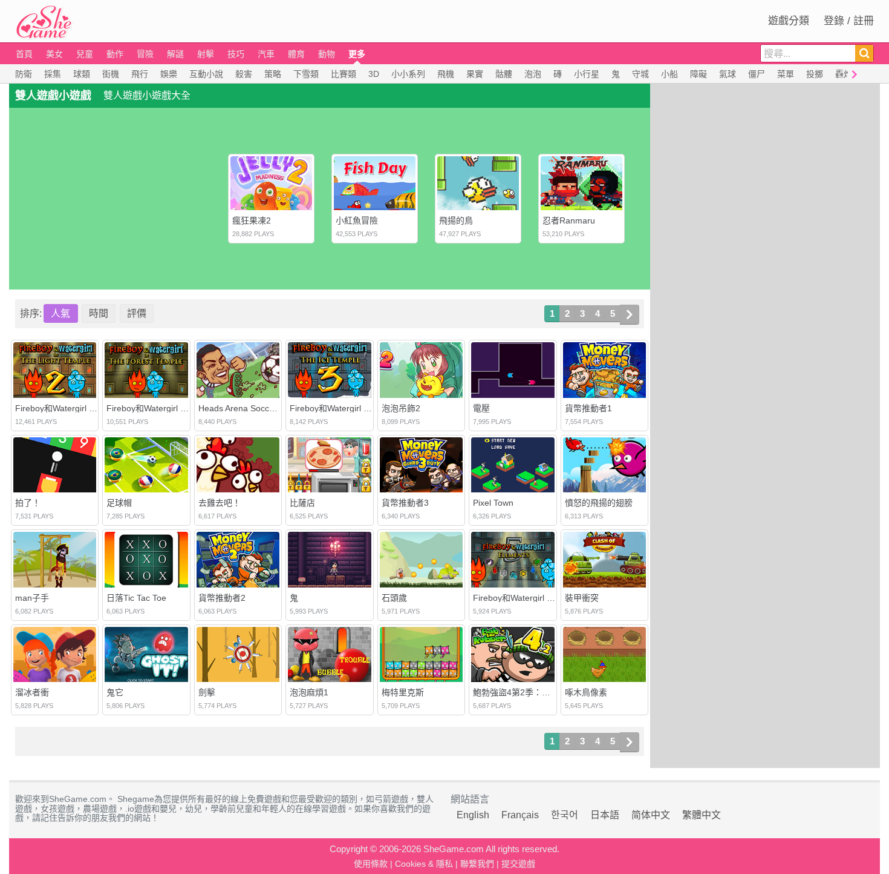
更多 (356, 54)
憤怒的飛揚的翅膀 (599, 503)
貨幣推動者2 (222, 598)
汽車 (266, 54)
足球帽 (119, 503)
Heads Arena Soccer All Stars (254, 408)
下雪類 (306, 74)
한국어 (564, 815)
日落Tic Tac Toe (136, 598)
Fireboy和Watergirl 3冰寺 (337, 408)
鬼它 (114, 692)
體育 (296, 54)
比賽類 (343, 74)
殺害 (243, 74)
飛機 (445, 74)
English (473, 815)
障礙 (698, 74)
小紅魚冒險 (357, 220)
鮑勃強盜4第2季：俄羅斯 (520, 692)
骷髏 (503, 74)
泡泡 (532, 74)
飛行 (139, 74)
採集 (52, 74)
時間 (98, 313)
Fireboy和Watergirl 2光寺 (63, 408)
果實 (474, 74)
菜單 (785, 74)
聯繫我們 (477, 864)
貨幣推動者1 (588, 408)
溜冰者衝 (32, 692)
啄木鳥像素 (586, 692)
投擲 (814, 74)
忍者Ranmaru (568, 220)
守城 (640, 74)
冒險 (145, 54)
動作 (114, 54)
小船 (669, 74)
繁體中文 (701, 815)
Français (520, 815)
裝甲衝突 (582, 598)
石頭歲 (394, 598)
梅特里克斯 (403, 692)
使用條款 (371, 864)
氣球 (727, 74)
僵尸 (756, 74)
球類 (81, 74)
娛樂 (168, 74)
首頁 (24, 54)
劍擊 (206, 692)
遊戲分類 (788, 21)
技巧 (235, 54)
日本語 (604, 815)
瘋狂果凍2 (251, 220)
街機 (110, 74)
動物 (326, 54)
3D (373, 74)
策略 (272, 74)
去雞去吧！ (219, 503)
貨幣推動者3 (405, 503)
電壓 (481, 408)
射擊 (205, 54)
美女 (54, 54)
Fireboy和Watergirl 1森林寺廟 (162, 408)
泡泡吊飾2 (401, 408)
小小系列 (408, 74)
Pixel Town (493, 503)
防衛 (23, 74)
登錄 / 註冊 (849, 21)
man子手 (32, 598)
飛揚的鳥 (456, 220)
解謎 (175, 54)
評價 (136, 313)
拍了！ (28, 503)
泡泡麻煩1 (309, 692)
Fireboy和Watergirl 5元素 (520, 598)
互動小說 (206, 74)
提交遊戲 (518, 864)
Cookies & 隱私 (424, 864)
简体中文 (650, 815)
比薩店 (302, 503)
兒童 (84, 54)
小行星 (586, 74)
